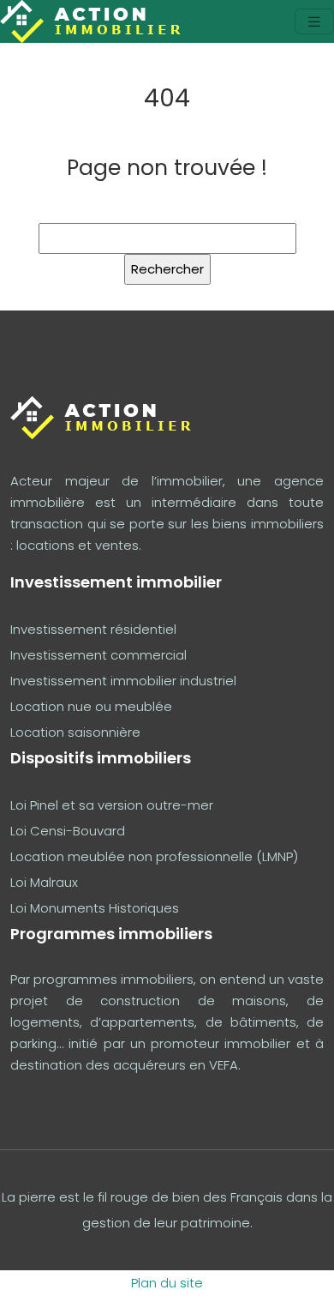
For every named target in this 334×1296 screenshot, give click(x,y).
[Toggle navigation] (314, 22)
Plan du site (167, 1283)
